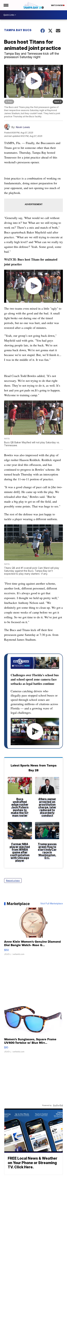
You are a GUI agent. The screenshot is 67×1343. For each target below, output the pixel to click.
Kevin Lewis (23, 127)
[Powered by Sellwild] (58, 1105)
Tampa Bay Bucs (18, 30)
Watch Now (57, 5)
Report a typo (13, 880)
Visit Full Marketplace (51, 903)
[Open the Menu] (6, 5)
